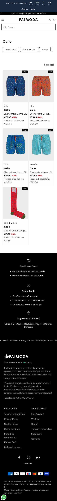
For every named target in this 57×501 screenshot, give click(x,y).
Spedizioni (36, 434)
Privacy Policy (11, 419)
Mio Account (37, 414)
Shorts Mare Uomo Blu (15, 113)
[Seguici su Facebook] (19, 457)
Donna (25, 9)
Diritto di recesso (12, 447)
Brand (34, 424)
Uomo (32, 9)
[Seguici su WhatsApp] (38, 457)
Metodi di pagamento (10, 436)
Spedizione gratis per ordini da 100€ (28, 13)
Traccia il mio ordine (41, 429)
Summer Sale (29, 49)
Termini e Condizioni (14, 414)
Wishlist (35, 419)
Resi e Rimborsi (12, 429)
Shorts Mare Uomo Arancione (39, 114)
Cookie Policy (11, 424)
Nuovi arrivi (11, 49)
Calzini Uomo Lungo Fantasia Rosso (14, 230)
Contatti (35, 439)
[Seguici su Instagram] (28, 457)
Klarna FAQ (10, 442)
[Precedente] (1, 13)
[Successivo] (56, 13)
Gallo (7, 110)
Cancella (51, 27)
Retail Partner (24, 490)
